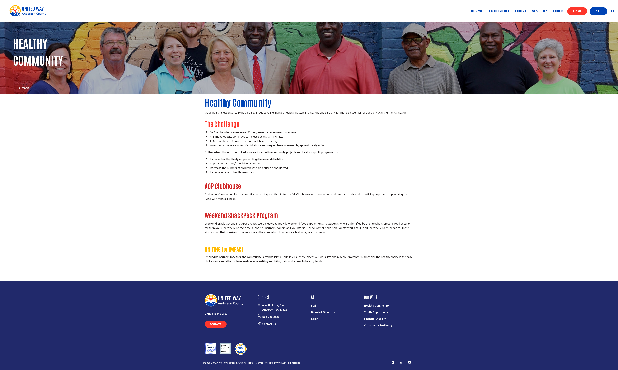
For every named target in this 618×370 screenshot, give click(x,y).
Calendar (520, 11)
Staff (314, 305)
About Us (558, 11)
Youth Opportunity (376, 311)
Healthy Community (376, 305)
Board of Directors (323, 311)
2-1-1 (598, 11)
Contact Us (269, 323)
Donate (577, 11)
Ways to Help (539, 11)
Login (314, 318)
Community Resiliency (378, 325)
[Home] (29, 11)
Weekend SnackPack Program (241, 215)
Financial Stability (375, 318)
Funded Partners (499, 11)
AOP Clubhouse (223, 186)
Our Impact (476, 11)
